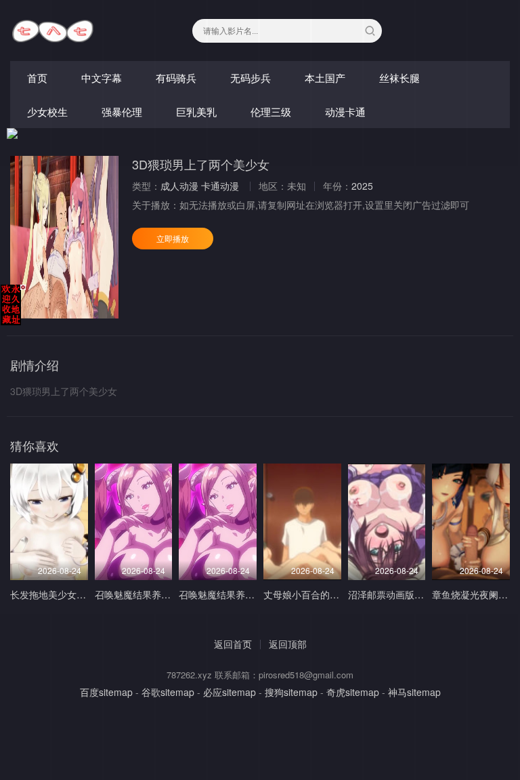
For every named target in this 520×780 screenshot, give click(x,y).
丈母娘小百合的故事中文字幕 (325, 594)
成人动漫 (179, 185)
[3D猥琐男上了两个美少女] (64, 237)
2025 (362, 185)
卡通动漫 (220, 185)
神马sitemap (414, 692)
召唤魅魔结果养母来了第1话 (238, 594)
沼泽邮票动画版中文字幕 (400, 594)
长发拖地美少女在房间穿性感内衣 (81, 594)
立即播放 (172, 238)
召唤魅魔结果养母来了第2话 (154, 594)
